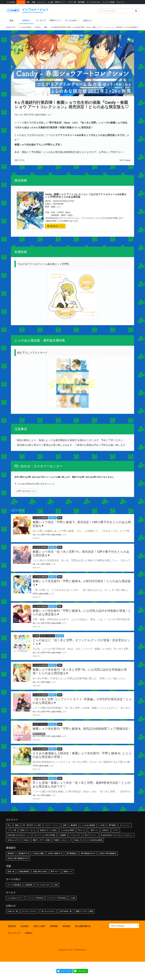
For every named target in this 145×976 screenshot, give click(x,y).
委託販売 (12, 926)
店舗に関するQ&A (40, 872)
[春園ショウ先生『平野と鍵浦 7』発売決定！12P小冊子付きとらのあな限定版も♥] (22, 525)
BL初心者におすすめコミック (19, 835)
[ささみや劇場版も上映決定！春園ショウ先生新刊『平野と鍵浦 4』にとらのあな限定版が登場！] (22, 756)
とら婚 (50, 2)
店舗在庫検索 (24, 872)
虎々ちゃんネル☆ (48, 911)
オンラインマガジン (29, 911)
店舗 (33, 2)
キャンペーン (125, 825)
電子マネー (55, 872)
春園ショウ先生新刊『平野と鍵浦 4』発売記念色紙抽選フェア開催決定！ (82, 728)
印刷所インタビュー (61, 840)
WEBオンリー (60, 2)
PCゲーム (81, 830)
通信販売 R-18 (24, 853)
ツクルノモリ (75, 835)
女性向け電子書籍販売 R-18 (18, 858)
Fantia (26, 840)
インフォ (21, 2)
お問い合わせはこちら (26, 491)
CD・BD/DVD (28, 825)
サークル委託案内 (14, 885)
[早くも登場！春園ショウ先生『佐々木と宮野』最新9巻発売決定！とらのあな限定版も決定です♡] (22, 786)
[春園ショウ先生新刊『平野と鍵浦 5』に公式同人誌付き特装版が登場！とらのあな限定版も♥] (22, 614)
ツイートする (66, 971)
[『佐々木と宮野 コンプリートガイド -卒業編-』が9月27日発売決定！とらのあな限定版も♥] (22, 702)
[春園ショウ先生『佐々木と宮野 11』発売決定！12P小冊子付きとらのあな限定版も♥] (22, 555)
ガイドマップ (14, 933)
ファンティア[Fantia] (35, 898)
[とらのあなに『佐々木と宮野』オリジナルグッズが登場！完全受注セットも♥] (22, 643)
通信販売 (74, 825)
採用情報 (54, 926)
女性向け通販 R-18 (55, 853)
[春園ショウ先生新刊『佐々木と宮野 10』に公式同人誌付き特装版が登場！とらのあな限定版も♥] (22, 673)
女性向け (26, 20)
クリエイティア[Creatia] (56, 898)
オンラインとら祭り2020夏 (44, 835)
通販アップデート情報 (41, 840)
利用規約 (66, 926)
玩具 (39, 825)
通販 (28, 2)
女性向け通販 (39, 853)
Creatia (76, 840)
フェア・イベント (52, 825)
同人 (9, 825)
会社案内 (25, 926)
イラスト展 (71, 2)
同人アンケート (91, 835)
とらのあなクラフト (15, 898)
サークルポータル (93, 2)
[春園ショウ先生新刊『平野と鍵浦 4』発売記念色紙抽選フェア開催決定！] (22, 732)
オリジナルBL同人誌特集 (92, 840)
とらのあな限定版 (88, 825)
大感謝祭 (62, 835)
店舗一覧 (11, 872)
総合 (12, 20)
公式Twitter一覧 (65, 911)
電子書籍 (81, 2)
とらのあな (11, 2)
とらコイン (41, 2)
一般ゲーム (93, 830)
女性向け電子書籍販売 (107, 853)
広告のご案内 (39, 926)
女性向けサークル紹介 (48, 830)
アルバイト (120, 2)
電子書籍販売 (71, 853)
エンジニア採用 (108, 2)
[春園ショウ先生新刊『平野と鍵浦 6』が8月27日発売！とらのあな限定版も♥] (22, 584)
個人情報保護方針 (83, 926)
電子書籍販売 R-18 (88, 853)
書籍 (17, 825)
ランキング (41, 20)
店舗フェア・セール (28, 830)
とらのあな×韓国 (67, 830)
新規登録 (28, 885)
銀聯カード (68, 872)
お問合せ (29, 933)
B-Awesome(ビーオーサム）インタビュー (117, 835)
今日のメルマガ (13, 840)
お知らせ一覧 (13, 911)
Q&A (56, 885)
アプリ (115, 830)
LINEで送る (82, 971)
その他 (102, 825)
